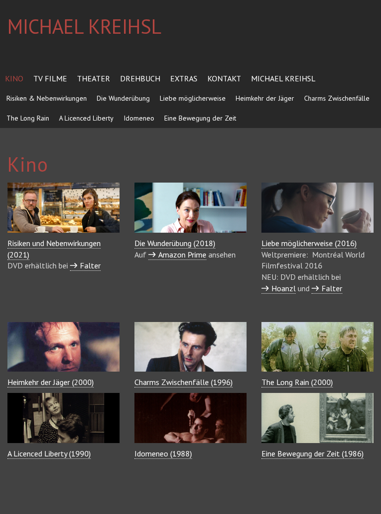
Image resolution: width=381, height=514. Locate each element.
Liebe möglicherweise (193, 98)
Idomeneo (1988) (163, 453)
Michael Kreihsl (283, 78)
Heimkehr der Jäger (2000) (50, 382)
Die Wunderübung (123, 98)
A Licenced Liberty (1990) (49, 453)
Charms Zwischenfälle (337, 98)
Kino (14, 78)
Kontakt (224, 78)
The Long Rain (27, 118)
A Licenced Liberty (86, 118)
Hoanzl (283, 288)
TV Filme (50, 78)
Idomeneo (139, 118)
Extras (183, 78)
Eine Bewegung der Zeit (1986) (312, 453)
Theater (93, 78)
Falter (331, 288)
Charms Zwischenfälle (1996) (183, 382)
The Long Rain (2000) (297, 382)
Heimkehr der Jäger (265, 98)
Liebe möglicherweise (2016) (309, 243)
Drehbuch (140, 78)
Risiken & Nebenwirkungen (46, 98)
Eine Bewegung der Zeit (200, 118)
